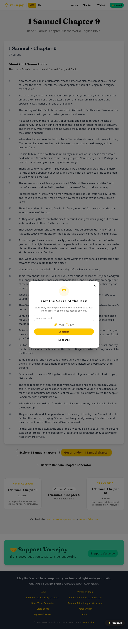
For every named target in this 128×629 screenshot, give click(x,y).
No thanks (64, 339)
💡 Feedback (115, 622)
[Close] (94, 285)
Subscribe (64, 331)
